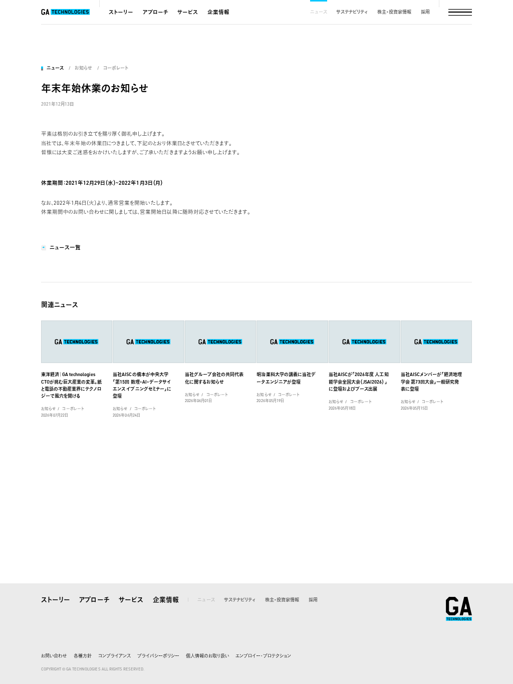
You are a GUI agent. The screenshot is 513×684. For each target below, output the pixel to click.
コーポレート (115, 68)
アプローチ (155, 12)
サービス (187, 12)
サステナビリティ (352, 12)
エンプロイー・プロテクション (263, 655)
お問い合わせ (54, 655)
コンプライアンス (114, 655)
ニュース (318, 12)
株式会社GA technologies (458, 608)
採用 (425, 12)
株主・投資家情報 (394, 12)
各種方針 (83, 655)
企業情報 (218, 12)
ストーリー (121, 12)
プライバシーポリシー (158, 655)
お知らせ (83, 68)
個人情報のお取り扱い (207, 655)
